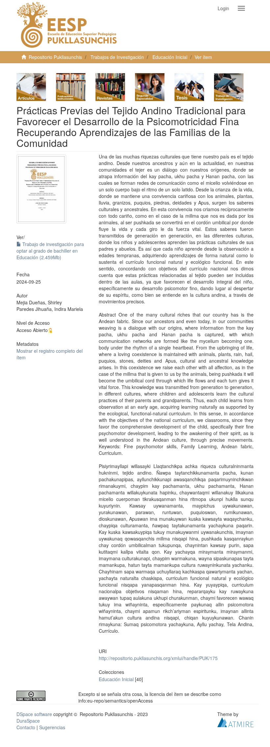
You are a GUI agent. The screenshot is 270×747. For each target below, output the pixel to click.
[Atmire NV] (235, 721)
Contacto (25, 727)
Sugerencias (52, 727)
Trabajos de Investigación (117, 57)
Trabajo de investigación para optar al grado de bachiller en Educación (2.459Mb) (50, 251)
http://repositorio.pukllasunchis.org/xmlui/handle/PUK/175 (158, 658)
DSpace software (34, 714)
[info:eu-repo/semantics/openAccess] (42, 696)
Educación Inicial (169, 57)
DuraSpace (28, 720)
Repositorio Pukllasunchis (55, 57)
